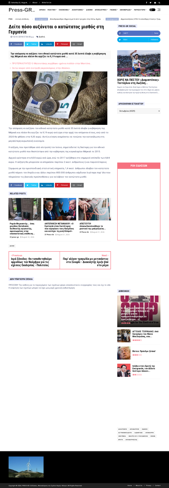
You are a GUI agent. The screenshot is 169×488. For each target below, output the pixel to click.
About (34, 3)
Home (130, 485)
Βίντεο (153, 19)
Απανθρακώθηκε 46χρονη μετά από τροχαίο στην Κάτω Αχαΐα (57, 19)
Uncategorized (23, 19)
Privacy (148, 485)
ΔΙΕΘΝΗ (89, 10)
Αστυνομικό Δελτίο (125, 432)
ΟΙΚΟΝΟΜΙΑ (64, 10)
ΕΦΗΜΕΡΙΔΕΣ (125, 10)
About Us (139, 485)
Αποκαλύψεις (134, 429)
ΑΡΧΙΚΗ (42, 10)
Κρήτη (120, 439)
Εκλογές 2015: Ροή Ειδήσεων (138, 436)
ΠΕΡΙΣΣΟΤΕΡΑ (139, 10)
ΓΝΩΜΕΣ (113, 10)
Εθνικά (153, 436)
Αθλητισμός (122, 429)
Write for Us (46, 3)
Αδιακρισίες (139, 432)
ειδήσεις (145, 429)
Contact (157, 485)
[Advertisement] (138, 138)
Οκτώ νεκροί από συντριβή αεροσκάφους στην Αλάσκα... (41, 68)
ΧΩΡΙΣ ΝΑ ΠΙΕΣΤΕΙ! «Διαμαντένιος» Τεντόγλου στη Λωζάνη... (138, 81)
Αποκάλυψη (149, 432)
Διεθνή (42, 37)
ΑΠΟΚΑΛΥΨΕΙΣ (101, 10)
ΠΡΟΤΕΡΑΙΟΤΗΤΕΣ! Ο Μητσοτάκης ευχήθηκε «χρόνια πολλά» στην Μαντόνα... (52, 63)
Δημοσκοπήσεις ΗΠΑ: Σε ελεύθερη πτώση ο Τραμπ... (123, 19)
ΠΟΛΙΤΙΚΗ (52, 10)
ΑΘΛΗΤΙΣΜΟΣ (77, 10)
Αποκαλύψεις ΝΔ (131, 439)
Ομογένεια (122, 436)
